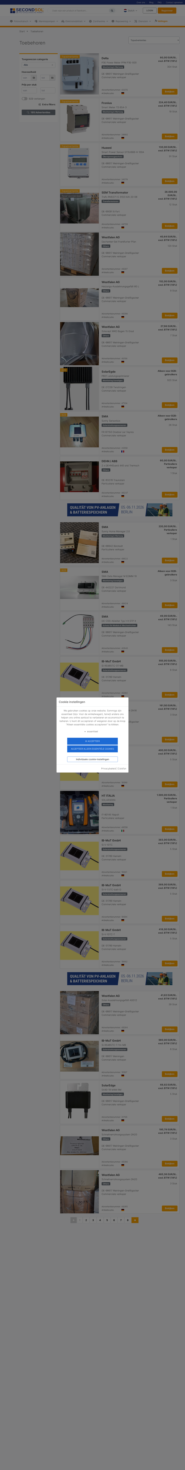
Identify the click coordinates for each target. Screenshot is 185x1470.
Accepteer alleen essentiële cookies (92, 749)
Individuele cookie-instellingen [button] (92, 759)
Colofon (122, 768)
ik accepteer (92, 741)
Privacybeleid (108, 768)
